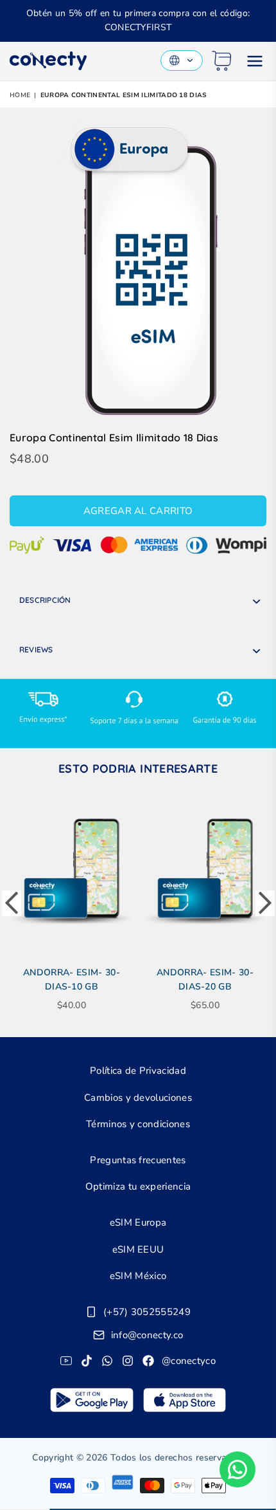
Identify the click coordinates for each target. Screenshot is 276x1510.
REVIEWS (36, 649)
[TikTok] (86, 1361)
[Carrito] (222, 61)
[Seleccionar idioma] (181, 60)
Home (20, 95)
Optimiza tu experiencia (138, 1186)
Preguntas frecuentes (137, 1160)
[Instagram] (128, 1361)
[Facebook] (148, 1361)
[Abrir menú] (254, 61)
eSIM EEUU (138, 1249)
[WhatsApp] (107, 1361)
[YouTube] (66, 1361)
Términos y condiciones (138, 1124)
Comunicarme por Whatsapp (237, 1469)
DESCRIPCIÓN (45, 600)
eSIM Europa (138, 1222)
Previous (11, 903)
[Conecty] (48, 60)
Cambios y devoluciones (138, 1097)
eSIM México (138, 1275)
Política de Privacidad (138, 1070)
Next (265, 903)
